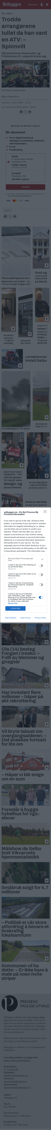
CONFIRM (15, 608)
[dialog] (25, 565)
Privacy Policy (40, 618)
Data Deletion (10, 618)
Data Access (25, 618)
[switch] (41, 565)
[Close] (45, 512)
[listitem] (25, 559)
